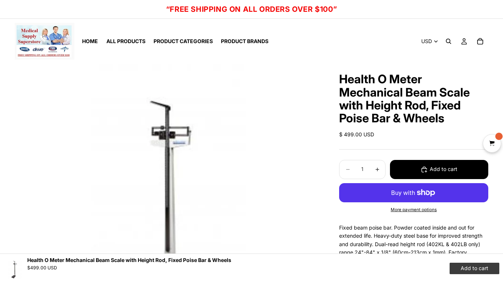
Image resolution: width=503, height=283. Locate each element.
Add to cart (443, 169)
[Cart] (480, 41)
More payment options (414, 209)
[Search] (448, 41)
